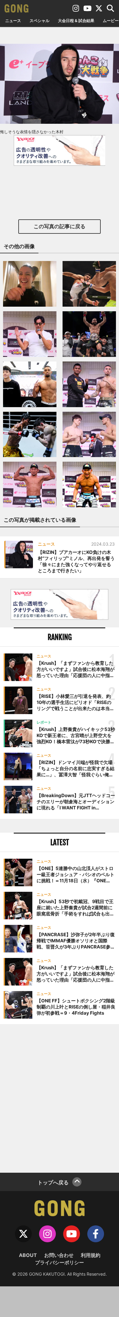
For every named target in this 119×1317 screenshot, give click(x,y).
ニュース (13, 20)
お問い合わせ (59, 1255)
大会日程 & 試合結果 (76, 20)
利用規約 (90, 1255)
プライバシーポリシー (59, 1262)
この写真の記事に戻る (59, 226)
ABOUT (28, 1255)
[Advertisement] (59, 1097)
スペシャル (39, 20)
